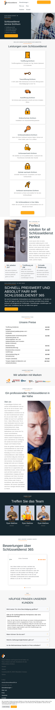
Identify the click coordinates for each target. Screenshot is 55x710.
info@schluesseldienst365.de (9, 682)
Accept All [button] (14, 706)
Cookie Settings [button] (6, 706)
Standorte (21, 9)
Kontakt (28, 9)
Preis (27, 6)
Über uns (21, 6)
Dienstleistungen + (24, 2)
